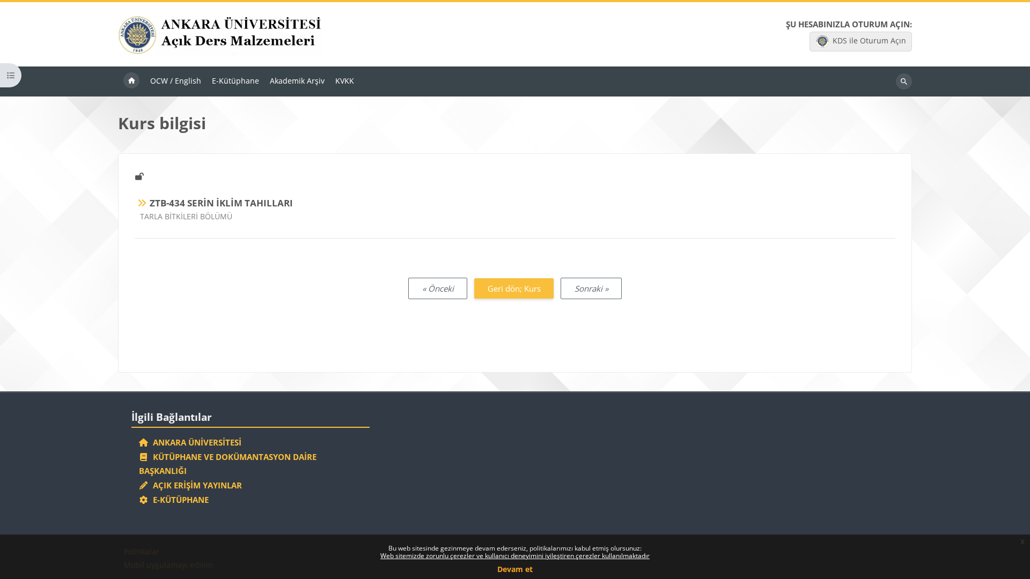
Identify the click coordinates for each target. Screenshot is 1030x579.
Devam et (515, 569)
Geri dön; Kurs (514, 288)
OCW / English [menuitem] (175, 81)
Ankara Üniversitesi (195, 442)
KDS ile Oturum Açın (869, 40)
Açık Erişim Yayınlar (196, 485)
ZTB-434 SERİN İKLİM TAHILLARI (221, 203)
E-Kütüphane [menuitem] (235, 81)
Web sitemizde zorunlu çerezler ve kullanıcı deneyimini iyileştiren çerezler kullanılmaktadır (515, 555)
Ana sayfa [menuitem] (131, 81)
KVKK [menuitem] (344, 81)
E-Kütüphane (179, 499)
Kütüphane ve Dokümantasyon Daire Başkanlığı (228, 464)
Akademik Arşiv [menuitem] (297, 81)
